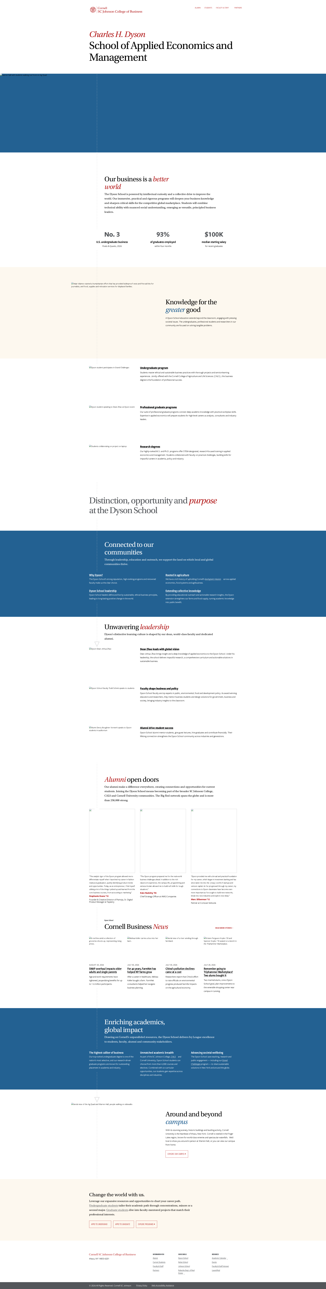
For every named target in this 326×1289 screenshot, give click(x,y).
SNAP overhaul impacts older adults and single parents (105, 970)
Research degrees (150, 446)
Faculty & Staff (222, 7)
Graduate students (117, 1210)
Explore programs (145, 1224)
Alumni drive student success (156, 728)
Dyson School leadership (103, 591)
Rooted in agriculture (177, 575)
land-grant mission (213, 579)
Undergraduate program (154, 368)
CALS (173, 1056)
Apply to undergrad (99, 1224)
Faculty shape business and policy (159, 688)
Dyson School (183, 1258)
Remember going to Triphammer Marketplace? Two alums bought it (218, 971)
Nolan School (183, 1262)
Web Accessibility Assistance (163, 1285)
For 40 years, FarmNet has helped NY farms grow (141, 970)
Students (208, 7)
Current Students (159, 1262)
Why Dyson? (96, 575)
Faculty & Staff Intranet (220, 1266)
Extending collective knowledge (183, 591)
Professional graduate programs (158, 407)
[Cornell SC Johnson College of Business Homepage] (118, 1255)
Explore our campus (176, 1154)
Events (214, 1262)
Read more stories (223, 928)
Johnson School (184, 1266)
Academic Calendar (219, 1258)
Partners (238, 7)
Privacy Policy (141, 1285)
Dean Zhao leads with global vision (159, 649)
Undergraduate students (103, 1205)
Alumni (198, 7)
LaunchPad (216, 1270)
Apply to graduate (122, 1224)
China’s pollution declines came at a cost (180, 970)
